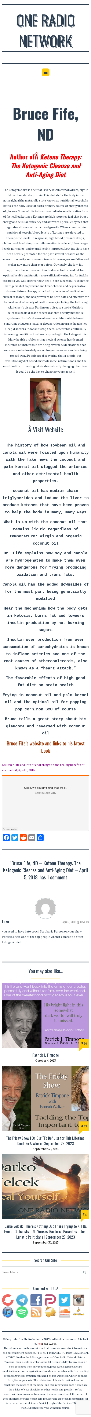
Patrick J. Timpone (45, 1055)
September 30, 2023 (45, 1149)
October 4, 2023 (45, 1060)
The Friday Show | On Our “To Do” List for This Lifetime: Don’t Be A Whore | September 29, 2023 (45, 1140)
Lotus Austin (47, 1343)
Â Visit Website (45, 429)
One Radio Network (45, 30)
